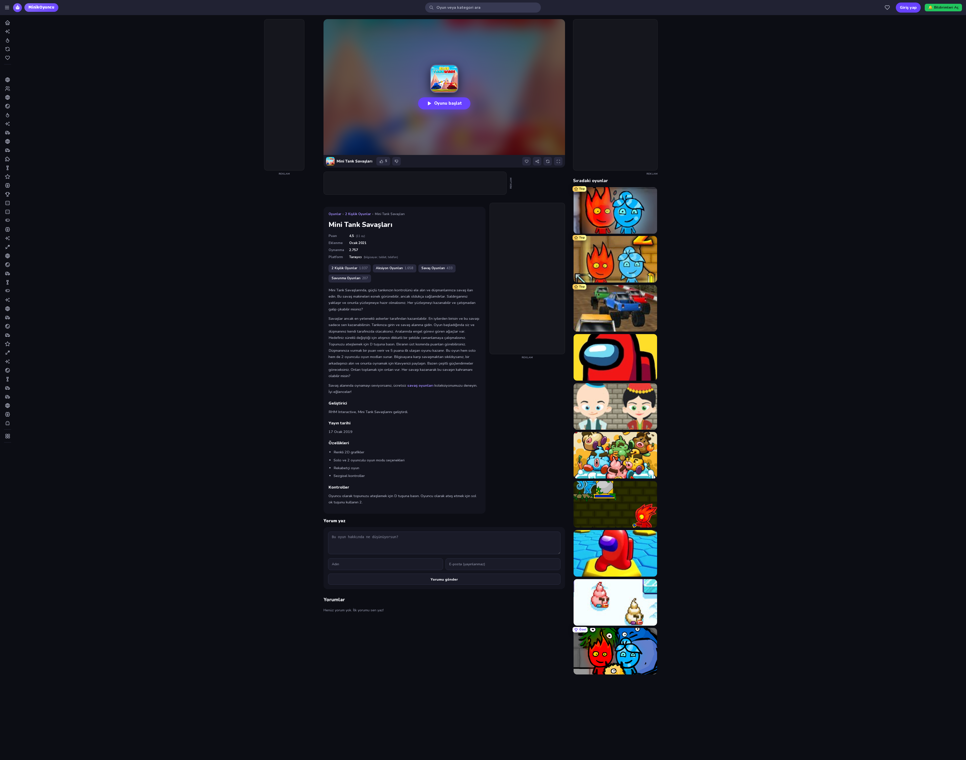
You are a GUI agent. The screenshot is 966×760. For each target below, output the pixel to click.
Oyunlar (335, 214)
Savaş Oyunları (437, 268)
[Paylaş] (537, 161)
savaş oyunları (420, 385)
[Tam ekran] (558, 161)
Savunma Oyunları (350, 278)
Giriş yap (908, 7)
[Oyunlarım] (887, 7)
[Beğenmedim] (396, 161)
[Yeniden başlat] (547, 161)
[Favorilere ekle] (526, 161)
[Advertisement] (284, 94)
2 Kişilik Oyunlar (358, 214)
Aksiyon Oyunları (394, 268)
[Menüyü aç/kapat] (7, 8)
